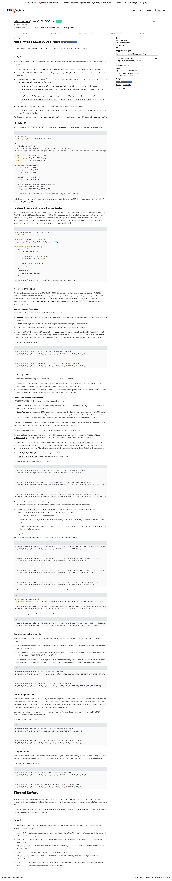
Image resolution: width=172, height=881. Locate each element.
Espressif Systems (18, 877)
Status (168, 877)
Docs (134, 10)
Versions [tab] (143, 33)
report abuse (120, 88)
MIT (120, 48)
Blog (141, 10)
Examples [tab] (114, 33)
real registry (143, 3)
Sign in (148, 10)
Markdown (127, 85)
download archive (122, 65)
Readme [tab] (25, 33)
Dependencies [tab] (53, 33)
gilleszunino (22, 21)
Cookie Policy (138, 877)
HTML (118, 85)
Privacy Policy (159, 877)
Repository (123, 45)
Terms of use (149, 877)
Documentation (124, 43)
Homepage (123, 40)
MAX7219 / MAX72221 (44, 49)
